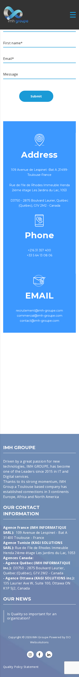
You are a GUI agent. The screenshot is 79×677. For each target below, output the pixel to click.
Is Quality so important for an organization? (31, 616)
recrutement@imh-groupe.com (39, 310)
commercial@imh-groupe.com (39, 316)
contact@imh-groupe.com (39, 321)
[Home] (16, 14)
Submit (36, 96)
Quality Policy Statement (21, 667)
